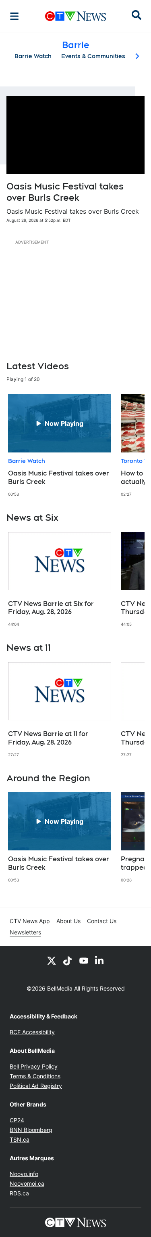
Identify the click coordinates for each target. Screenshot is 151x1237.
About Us (68, 920)
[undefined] (59, 445)
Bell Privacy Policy (34, 1066)
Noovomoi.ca (27, 1183)
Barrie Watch (33, 56)
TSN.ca (19, 1139)
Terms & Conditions (35, 1076)
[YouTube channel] (84, 960)
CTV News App (30, 920)
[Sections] (14, 16)
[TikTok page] (67, 960)
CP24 (17, 1120)
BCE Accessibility (32, 1032)
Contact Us (101, 920)
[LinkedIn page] (100, 960)
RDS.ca (19, 1193)
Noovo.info (24, 1173)
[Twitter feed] (51, 960)
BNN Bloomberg (31, 1129)
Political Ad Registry (36, 1085)
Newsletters (25, 932)
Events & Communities (93, 56)
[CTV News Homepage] (75, 16)
